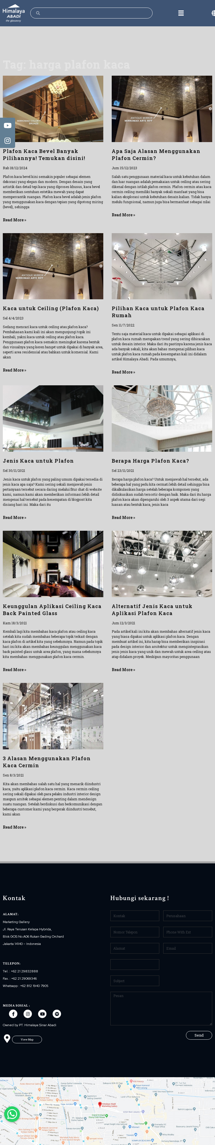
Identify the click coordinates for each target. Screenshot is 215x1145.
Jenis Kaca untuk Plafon (38, 460)
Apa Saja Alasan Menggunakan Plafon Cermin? (156, 154)
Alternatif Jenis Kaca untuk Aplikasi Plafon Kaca (152, 609)
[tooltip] (7, 125)
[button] (27, 1039)
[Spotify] (57, 1014)
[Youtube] (42, 1014)
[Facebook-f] (13, 1014)
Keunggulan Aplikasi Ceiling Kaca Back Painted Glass (52, 609)
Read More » (14, 219)
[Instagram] (28, 1014)
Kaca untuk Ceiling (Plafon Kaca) (51, 308)
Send (199, 1035)
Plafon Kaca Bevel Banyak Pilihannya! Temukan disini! (44, 154)
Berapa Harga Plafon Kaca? (150, 460)
